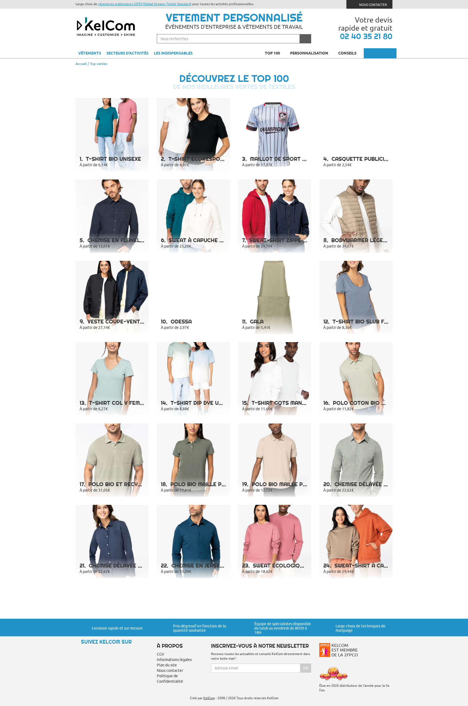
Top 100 (273, 53)
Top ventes (98, 64)
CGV (160, 654)
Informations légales (174, 659)
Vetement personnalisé (234, 17)
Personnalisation (309, 53)
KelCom (209, 698)
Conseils (347, 53)
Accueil (81, 64)
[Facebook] (89, 651)
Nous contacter (372, 5)
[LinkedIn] (98, 651)
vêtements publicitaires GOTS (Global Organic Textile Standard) (144, 4)
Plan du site (167, 665)
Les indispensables (173, 53)
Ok (305, 668)
